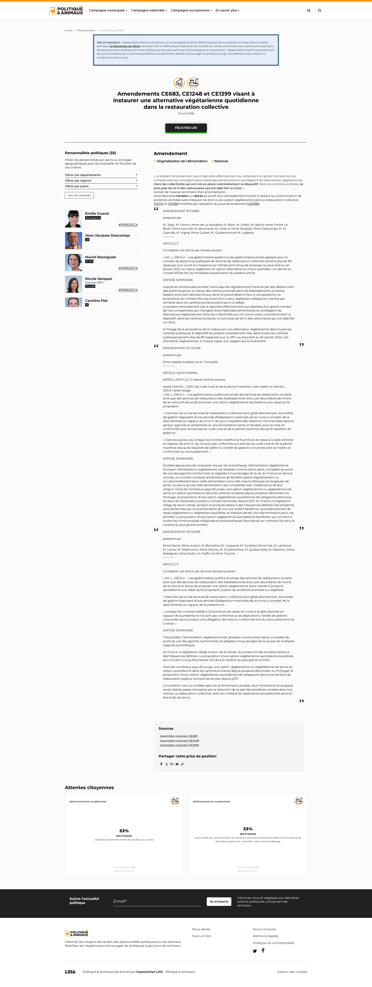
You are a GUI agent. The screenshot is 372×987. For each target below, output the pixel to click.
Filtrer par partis (77, 186)
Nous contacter (264, 929)
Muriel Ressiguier (100, 257)
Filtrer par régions (78, 180)
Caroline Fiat (96, 301)
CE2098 (253, 204)
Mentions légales (265, 936)
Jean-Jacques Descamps (107, 236)
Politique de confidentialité (273, 943)
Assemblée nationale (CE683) (179, 735)
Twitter (260, 958)
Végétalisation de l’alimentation (87, 802)
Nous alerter (201, 929)
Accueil (69, 30)
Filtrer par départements (83, 175)
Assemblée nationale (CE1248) (179, 740)
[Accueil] (66, 18)
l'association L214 (149, 972)
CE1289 (173, 204)
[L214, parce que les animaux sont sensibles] (71, 972)
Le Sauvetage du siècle (125, 46)
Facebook (260, 950)
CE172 (159, 204)
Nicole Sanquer (98, 279)
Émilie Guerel (97, 214)
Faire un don (202, 936)
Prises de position (86, 30)
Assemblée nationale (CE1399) (179, 745)
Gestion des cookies (292, 971)
